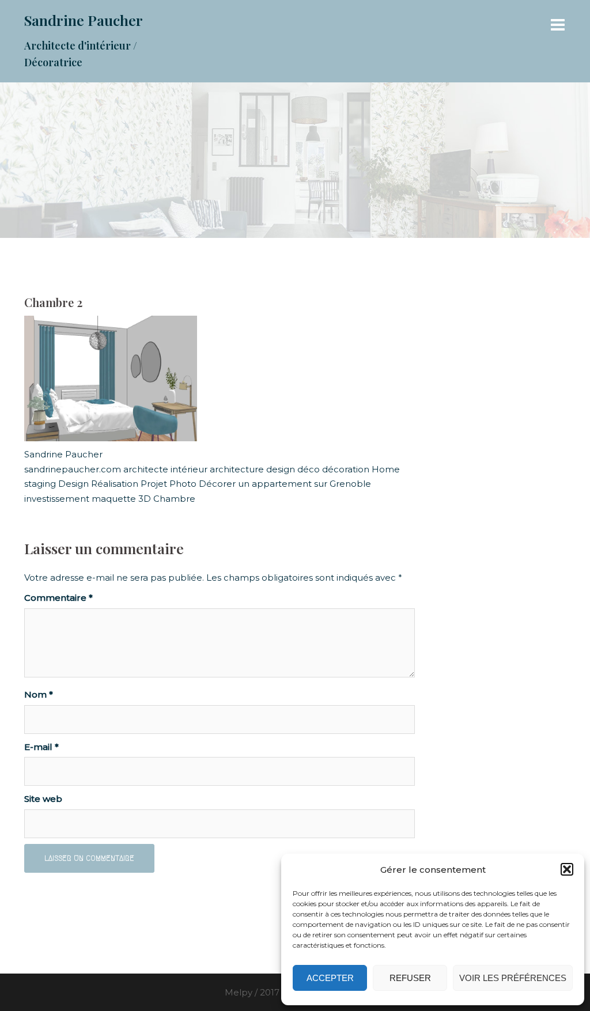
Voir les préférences (512, 978)
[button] (567, 869)
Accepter (330, 978)
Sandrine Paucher (83, 19)
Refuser (410, 978)
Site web (43, 798)
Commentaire (58, 597)
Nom (38, 694)
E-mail (41, 746)
